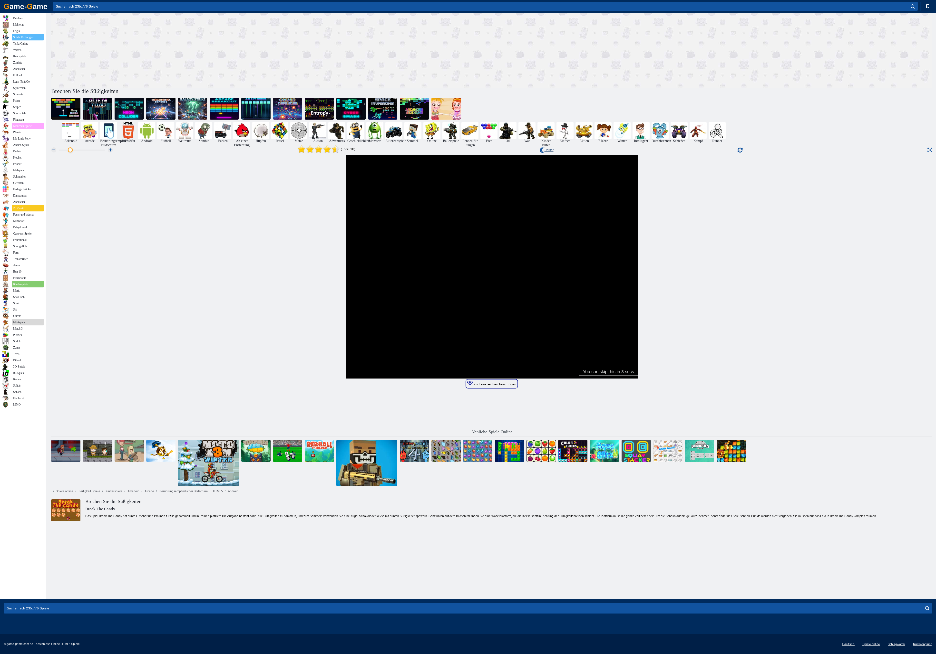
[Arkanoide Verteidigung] (161, 109)
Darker (549, 150)
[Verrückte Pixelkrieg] (366, 463)
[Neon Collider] (129, 109)
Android (232, 491)
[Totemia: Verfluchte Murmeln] (256, 451)
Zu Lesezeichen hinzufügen (494, 384)
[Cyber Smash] (351, 109)
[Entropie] (319, 109)
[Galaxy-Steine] (256, 109)
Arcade (149, 491)
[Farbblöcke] (572, 451)
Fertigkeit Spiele (89, 491)
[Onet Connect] (541, 451)
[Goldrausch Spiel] (731, 451)
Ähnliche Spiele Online (492, 431)
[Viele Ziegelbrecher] (65, 109)
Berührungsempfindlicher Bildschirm (183, 491)
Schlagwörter (896, 644)
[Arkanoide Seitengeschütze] (414, 109)
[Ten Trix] (509, 451)
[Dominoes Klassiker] (699, 451)
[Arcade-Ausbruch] (224, 109)
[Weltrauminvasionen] (382, 109)
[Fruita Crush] (477, 451)
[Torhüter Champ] (287, 451)
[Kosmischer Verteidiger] (287, 109)
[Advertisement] (271, 49)
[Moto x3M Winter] (208, 463)
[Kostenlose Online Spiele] (26, 6)
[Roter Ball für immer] (319, 451)
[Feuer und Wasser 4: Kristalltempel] (414, 451)
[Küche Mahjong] (667, 451)
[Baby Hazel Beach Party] (446, 109)
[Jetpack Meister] (65, 451)
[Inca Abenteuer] (97, 451)
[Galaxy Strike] (192, 109)
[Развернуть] (929, 150)
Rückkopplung (922, 644)
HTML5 (217, 491)
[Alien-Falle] (97, 109)
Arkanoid (133, 491)
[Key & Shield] (161, 451)
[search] (912, 6)
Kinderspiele (113, 491)
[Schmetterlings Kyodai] (446, 451)
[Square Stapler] (636, 451)
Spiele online (64, 491)
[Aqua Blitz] (604, 451)
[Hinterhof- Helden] (129, 451)
